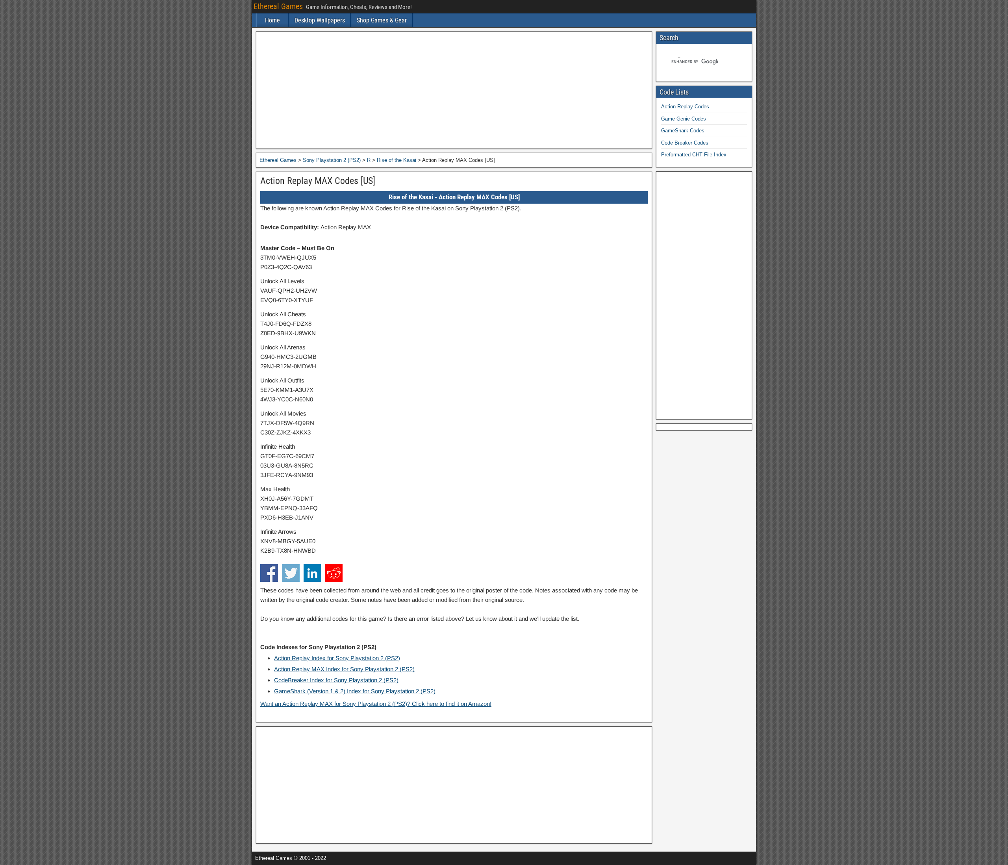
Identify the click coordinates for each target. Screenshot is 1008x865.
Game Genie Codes (683, 119)
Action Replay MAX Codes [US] (317, 180)
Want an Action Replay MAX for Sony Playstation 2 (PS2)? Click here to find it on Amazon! (375, 703)
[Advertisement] (454, 90)
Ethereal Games (278, 6)
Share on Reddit (334, 573)
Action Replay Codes (685, 107)
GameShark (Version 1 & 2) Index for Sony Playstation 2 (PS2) (354, 691)
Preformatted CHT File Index (693, 155)
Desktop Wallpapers (320, 20)
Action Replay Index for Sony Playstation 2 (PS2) (337, 658)
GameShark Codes (682, 131)
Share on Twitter (291, 573)
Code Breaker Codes (684, 143)
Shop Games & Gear (382, 20)
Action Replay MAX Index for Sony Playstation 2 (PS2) (344, 669)
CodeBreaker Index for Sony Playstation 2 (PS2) (336, 680)
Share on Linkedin (312, 573)
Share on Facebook (269, 573)
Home (272, 20)
